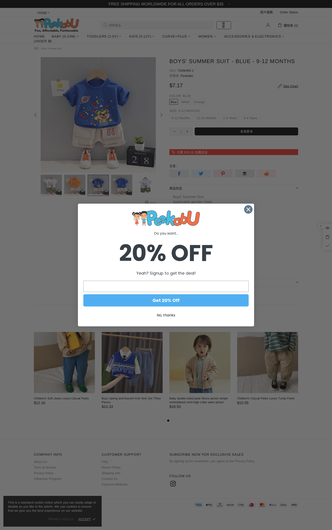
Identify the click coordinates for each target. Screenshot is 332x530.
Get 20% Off (166, 300)
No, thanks (166, 315)
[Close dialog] (248, 209)
